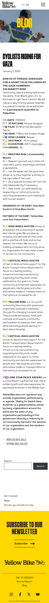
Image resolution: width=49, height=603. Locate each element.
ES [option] (27, 4)
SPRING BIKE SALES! (16, 443)
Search (8, 460)
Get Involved (10, 495)
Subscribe (20, 543)
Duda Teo (36, 601)
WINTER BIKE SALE (16, 439)
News (7, 500)
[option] (27, 5)
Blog (24, 585)
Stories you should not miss (19, 505)
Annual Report (24, 581)
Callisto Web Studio (23, 601)
